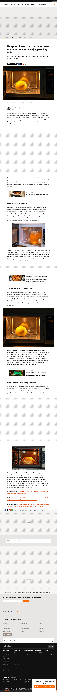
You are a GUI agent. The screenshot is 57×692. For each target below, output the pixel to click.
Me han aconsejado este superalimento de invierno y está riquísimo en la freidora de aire (31, 592)
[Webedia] (53, 1)
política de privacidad (21, 604)
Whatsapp (41, 628)
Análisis (33, 4)
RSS (17, 611)
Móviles (13, 4)
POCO (25, 37)
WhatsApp (19, 37)
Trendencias (5, 666)
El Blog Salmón (17, 666)
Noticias (6, 4)
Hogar (31, 510)
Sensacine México (28, 679)
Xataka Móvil (6, 654)
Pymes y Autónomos (16, 669)
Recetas (42, 510)
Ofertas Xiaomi (6, 628)
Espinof (26, 654)
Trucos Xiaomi (6, 631)
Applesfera (5, 656)
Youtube (14, 611)
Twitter (54, 5)
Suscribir (25, 601)
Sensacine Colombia (26, 682)
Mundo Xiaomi (6, 661)
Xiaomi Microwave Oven (24, 182)
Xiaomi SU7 (41, 631)
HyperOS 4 (6, 37)
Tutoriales (20, 4)
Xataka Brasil (6, 681)
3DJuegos (16, 652)
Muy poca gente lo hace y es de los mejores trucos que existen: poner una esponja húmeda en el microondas (37, 373)
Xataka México (6, 679)
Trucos (26, 510)
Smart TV (23, 631)
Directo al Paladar (38, 652)
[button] (15, 108)
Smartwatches (24, 623)
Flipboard (23, 64)
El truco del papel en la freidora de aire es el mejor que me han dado (37, 194)
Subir (50, 646)
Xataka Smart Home (6, 659)
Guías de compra (25, 628)
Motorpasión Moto (50, 654)
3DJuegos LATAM (17, 679)
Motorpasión (48, 652)
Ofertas (27, 4)
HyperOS (13, 37)
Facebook (52, 5)
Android (30, 37)
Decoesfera (5, 668)
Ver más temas (7, 634)
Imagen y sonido (41, 4)
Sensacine (26, 652)
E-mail (25, 64)
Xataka (4, 652)
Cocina (36, 510)
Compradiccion (6, 670)
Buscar (52, 640)
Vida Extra (16, 654)
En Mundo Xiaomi (29, 192)
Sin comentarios (13, 63)
